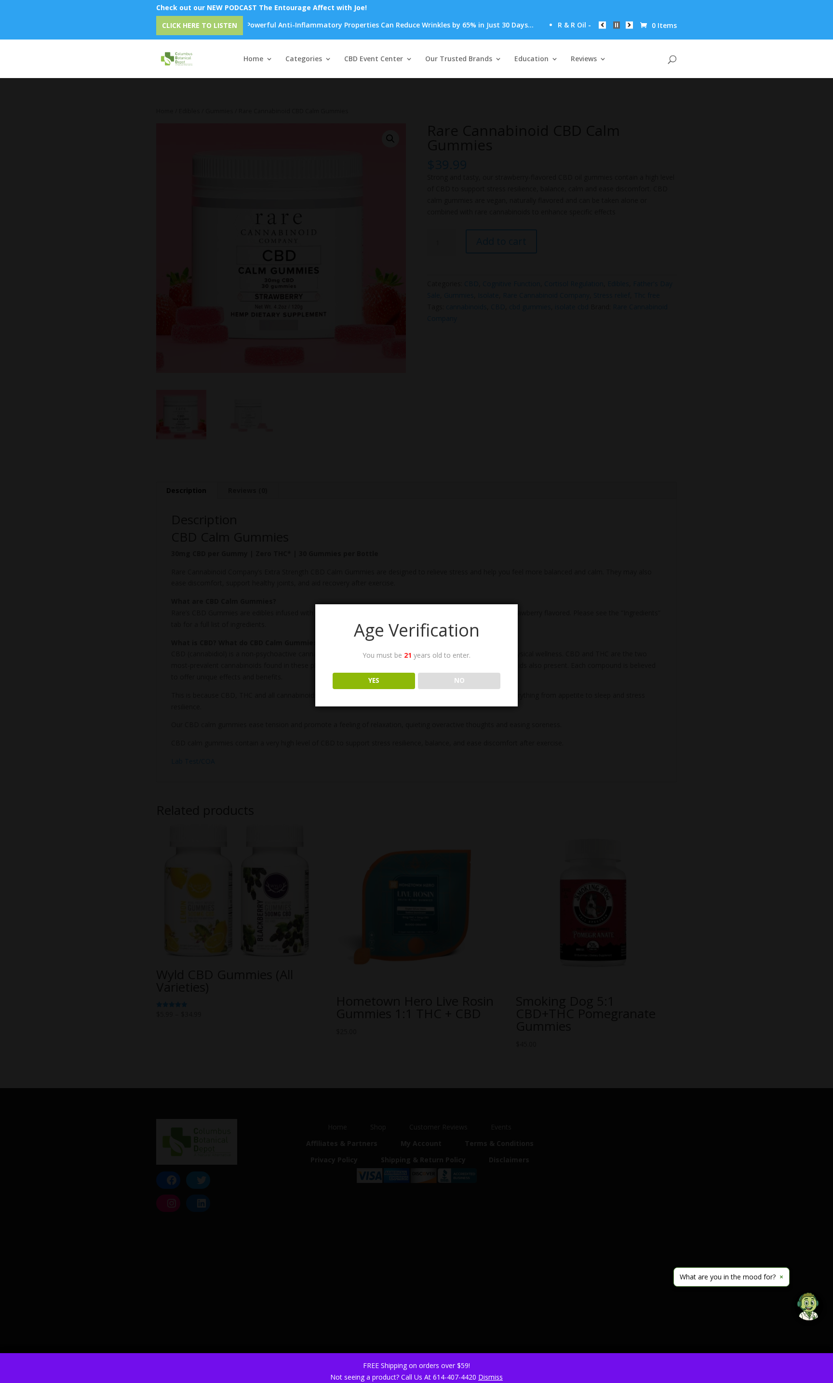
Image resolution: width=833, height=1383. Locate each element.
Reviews (584, 59)
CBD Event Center (373, 59)
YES (373, 680)
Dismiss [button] (490, 1377)
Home (253, 59)
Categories (303, 59)
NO (459, 680)
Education (531, 59)
